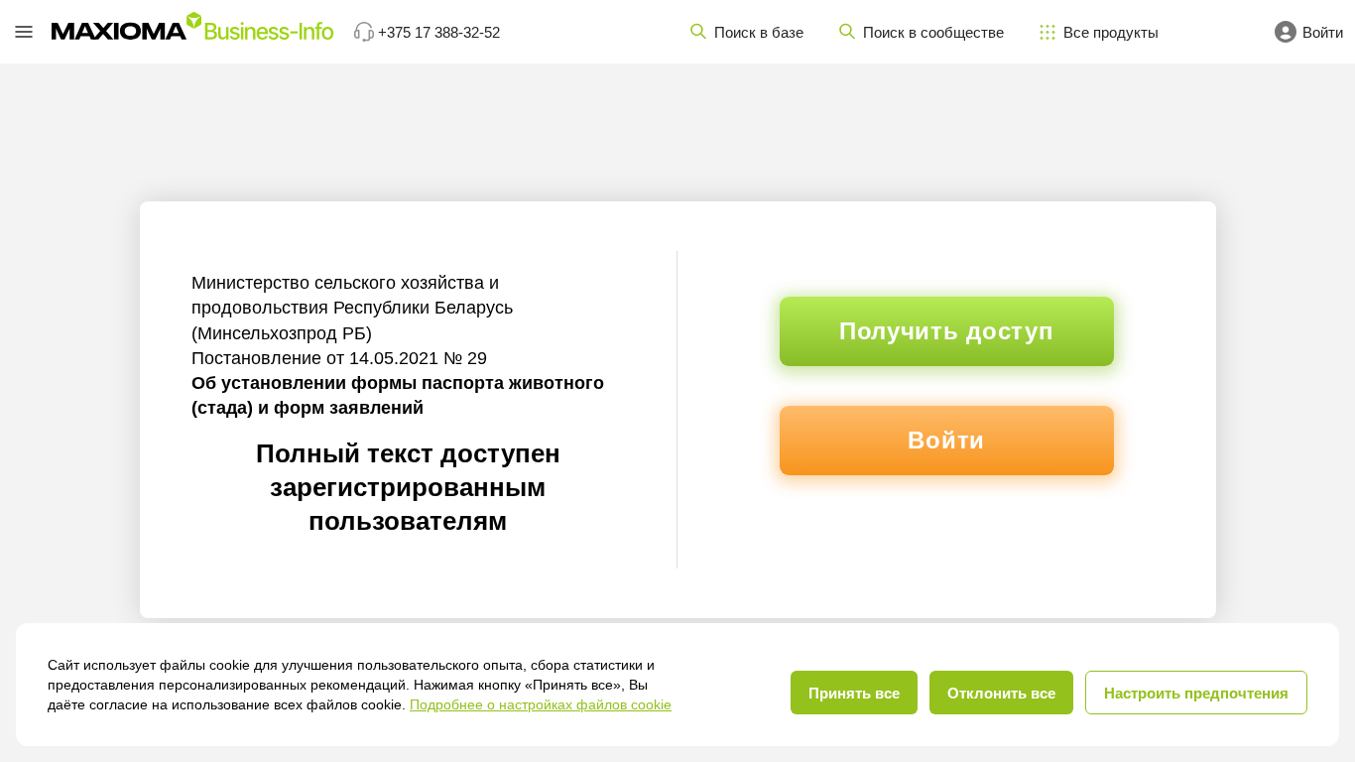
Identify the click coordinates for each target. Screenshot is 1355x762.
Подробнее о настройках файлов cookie (541, 704)
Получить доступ (946, 331)
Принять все (854, 693)
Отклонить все (1001, 693)
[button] (24, 32)
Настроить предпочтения (1196, 693)
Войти (946, 440)
